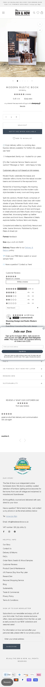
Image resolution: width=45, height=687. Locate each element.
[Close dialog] (43, 328)
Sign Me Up (22, 351)
